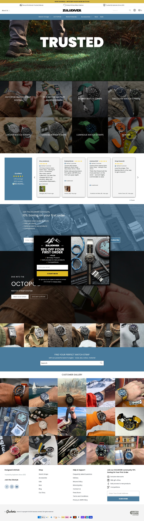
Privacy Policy (57, 282)
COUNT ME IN (52, 274)
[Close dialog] (107, 237)
